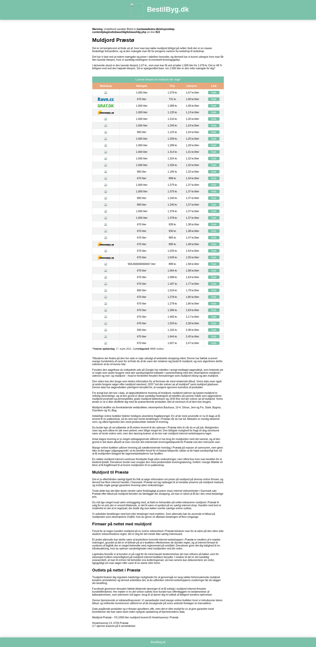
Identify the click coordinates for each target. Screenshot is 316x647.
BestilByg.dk (168, 9)
